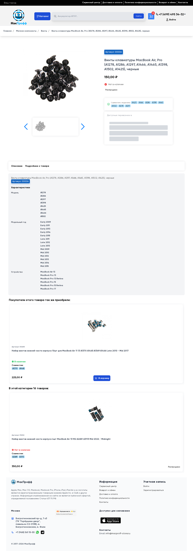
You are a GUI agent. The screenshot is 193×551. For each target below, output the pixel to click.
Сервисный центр (91, 2)
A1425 (134, 102)
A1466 (141, 102)
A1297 (128, 106)
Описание (16, 166)
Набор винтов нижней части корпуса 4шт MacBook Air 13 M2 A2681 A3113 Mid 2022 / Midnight (61, 439)
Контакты (183, 2)
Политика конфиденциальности (140, 2)
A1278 (121, 106)
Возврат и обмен (167, 2)
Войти (172, 19)
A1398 (154, 102)
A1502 (114, 106)
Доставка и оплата (112, 2)
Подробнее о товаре (37, 166)
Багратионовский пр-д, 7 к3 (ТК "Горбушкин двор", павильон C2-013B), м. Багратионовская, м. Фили (31, 522)
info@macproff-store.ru (118, 533)
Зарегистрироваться (153, 490)
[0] (151, 16)
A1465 (161, 102)
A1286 (147, 102)
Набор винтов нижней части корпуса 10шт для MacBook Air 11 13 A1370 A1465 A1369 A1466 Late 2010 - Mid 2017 (70, 350)
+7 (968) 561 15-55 (25, 532)
